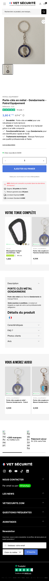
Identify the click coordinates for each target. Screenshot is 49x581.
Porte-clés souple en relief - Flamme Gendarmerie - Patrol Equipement (17, 402)
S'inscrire (31, 552)
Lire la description (9, 145)
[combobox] (13, 552)
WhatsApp (25, 485)
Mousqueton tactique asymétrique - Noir (13, 252)
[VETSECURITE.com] (24, 464)
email (8, 485)
